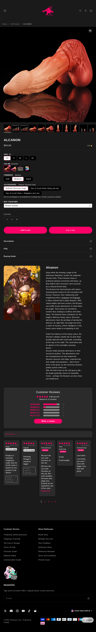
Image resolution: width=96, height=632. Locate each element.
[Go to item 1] (7, 129)
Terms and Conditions (47, 556)
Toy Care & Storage (12, 543)
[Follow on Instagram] (17, 610)
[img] (11, 443)
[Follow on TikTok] (29, 610)
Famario (76, 298)
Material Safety (10, 556)
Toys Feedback (44, 543)
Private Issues (44, 560)
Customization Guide (12, 560)
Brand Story (43, 535)
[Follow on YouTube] (23, 610)
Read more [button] (45, 491)
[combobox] (48, 206)
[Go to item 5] (41, 129)
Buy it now (70, 230)
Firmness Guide (10, 551)
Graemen (65, 298)
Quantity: (7, 214)
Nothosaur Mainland (46, 551)
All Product (15, 24)
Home (4, 24)
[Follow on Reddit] (35, 610)
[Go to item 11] (92, 129)
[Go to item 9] (75, 129)
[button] (35, 404)
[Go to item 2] (16, 129)
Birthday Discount (45, 539)
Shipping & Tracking (12, 539)
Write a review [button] (48, 421)
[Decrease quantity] (7, 219)
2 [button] (45, 502)
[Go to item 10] (83, 129)
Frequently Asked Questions (15, 535)
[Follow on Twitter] (5, 610)
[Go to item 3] (24, 129)
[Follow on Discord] (11, 610)
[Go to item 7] (58, 129)
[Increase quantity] (16, 219)
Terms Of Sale (10, 547)
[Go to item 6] (49, 129)
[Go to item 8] (66, 129)
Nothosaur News (45, 547)
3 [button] (48, 502)
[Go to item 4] (33, 129)
